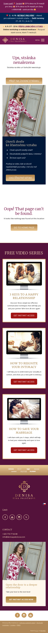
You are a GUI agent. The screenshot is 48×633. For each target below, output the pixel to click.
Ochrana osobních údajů (27, 623)
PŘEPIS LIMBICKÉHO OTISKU (30, 26)
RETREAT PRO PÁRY (25, 15)
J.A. (37, 631)
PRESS (18, 625)
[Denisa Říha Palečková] (14, 40)
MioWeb (43, 631)
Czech (4, 509)
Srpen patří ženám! (13, 3)
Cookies (12, 625)
